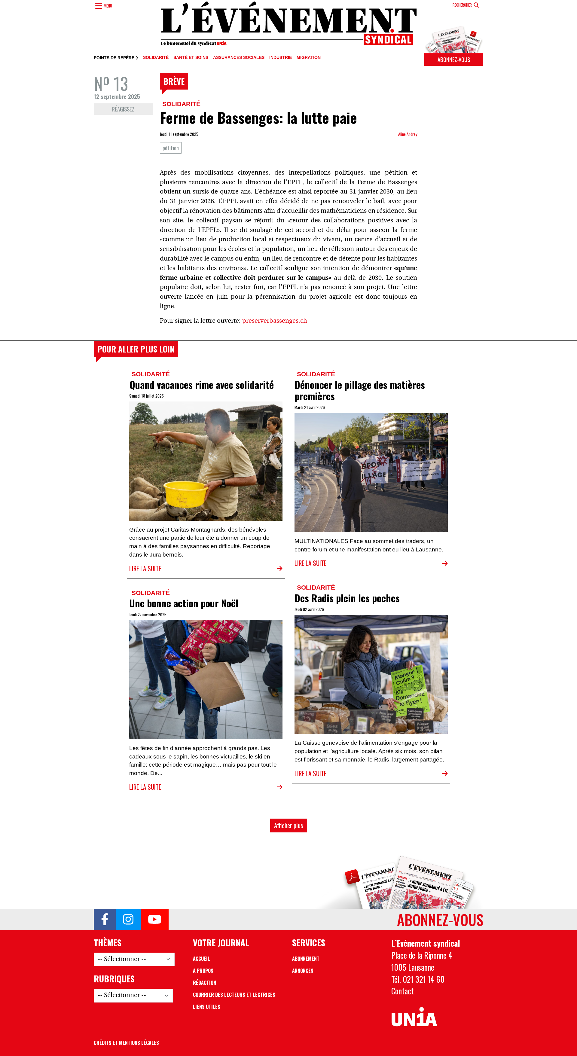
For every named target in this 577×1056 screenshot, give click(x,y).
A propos (203, 970)
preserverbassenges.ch (275, 321)
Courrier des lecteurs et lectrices (234, 994)
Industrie (280, 58)
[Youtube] (155, 919)
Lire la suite (145, 568)
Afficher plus (288, 825)
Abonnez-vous (454, 59)
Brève (174, 81)
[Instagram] (128, 919)
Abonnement (305, 958)
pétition (171, 148)
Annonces (302, 970)
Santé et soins (190, 58)
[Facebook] (105, 919)
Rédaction (204, 982)
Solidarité (156, 58)
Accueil (201, 958)
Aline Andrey (407, 134)
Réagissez (123, 109)
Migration (309, 58)
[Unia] (414, 1017)
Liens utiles (206, 1006)
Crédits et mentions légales (126, 1042)
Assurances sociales (238, 58)
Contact (402, 991)
